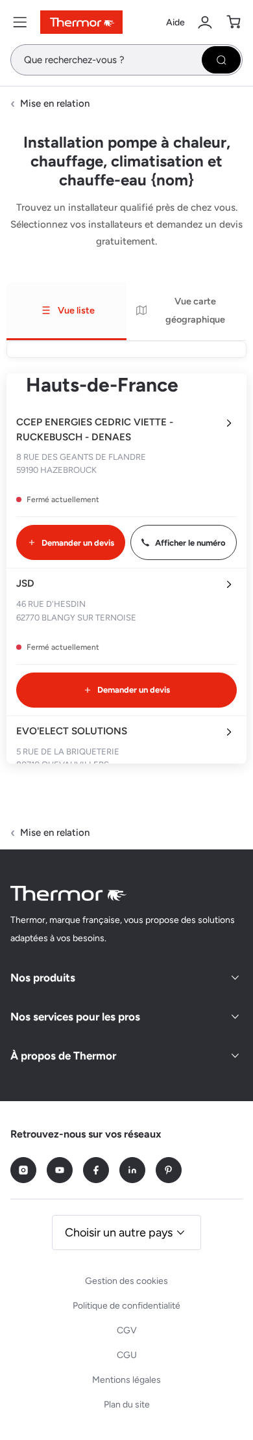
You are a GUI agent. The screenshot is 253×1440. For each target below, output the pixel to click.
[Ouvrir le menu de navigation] (20, 22)
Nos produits (42, 977)
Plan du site (127, 1404)
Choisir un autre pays (119, 1232)
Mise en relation (55, 103)
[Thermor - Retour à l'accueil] (81, 22)
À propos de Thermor (63, 1055)
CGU (127, 1355)
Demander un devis (78, 543)
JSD (25, 583)
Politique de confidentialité (126, 1305)
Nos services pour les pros (75, 1016)
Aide (175, 22)
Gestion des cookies (126, 1281)
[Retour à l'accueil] (68, 893)
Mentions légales (126, 1379)
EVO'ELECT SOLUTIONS (71, 731)
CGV (127, 1330)
